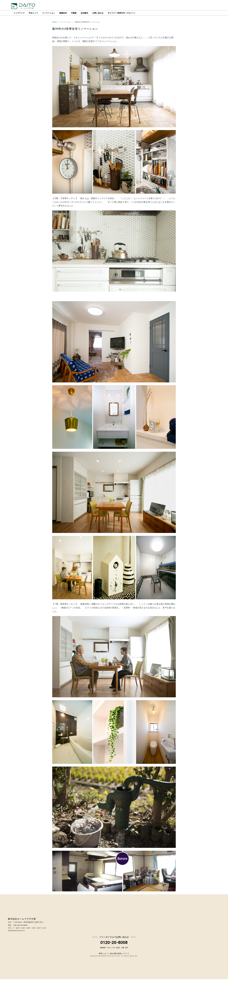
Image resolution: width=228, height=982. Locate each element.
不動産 (74, 13)
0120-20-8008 (114, 942)
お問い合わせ (97, 13)
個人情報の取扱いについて (119, 953)
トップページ (19, 13)
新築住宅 (63, 13)
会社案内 (84, 13)
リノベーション (48, 13)
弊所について (103, 953)
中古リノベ (33, 13)
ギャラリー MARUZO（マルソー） (122, 13)
